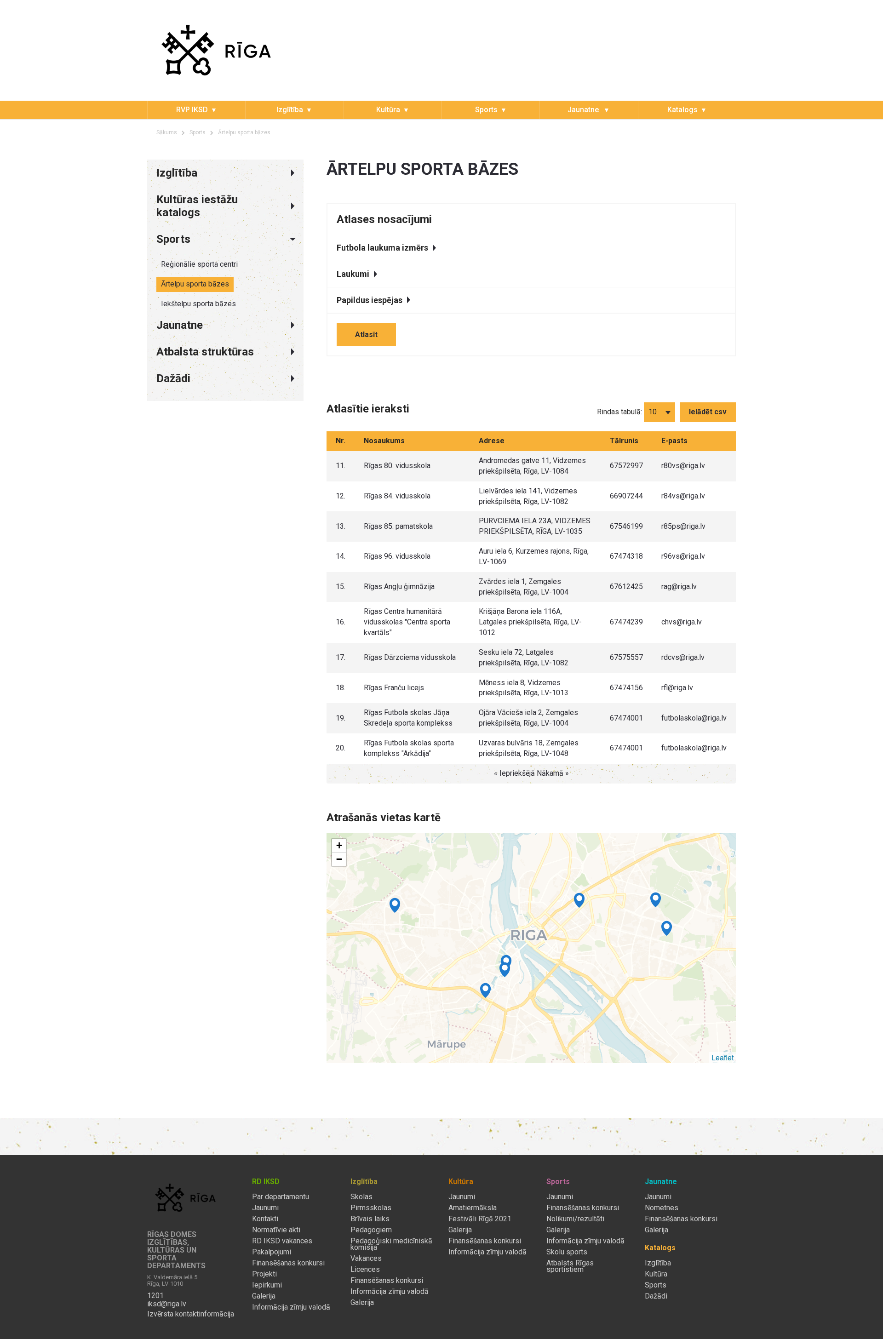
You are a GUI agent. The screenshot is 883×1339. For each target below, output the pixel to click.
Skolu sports (566, 1252)
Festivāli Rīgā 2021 (479, 1219)
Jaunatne (584, 109)
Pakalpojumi (271, 1252)
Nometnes (661, 1208)
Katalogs (682, 109)
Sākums (166, 132)
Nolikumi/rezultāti (575, 1219)
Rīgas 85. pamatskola (398, 526)
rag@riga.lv (679, 586)
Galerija (263, 1296)
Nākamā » (553, 773)
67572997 (626, 465)
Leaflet (722, 1057)
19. (340, 718)
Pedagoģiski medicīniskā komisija (391, 1244)
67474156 (626, 687)
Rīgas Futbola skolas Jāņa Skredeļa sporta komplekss (408, 717)
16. (340, 622)
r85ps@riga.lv (683, 526)
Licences (365, 1269)
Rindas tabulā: (619, 411)
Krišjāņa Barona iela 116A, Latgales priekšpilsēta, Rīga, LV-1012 (530, 622)
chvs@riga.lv (681, 622)
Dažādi (656, 1296)
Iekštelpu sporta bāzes (198, 303)
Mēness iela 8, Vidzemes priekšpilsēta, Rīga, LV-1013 (523, 688)
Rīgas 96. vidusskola (397, 556)
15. (340, 586)
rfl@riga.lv (677, 687)
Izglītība (289, 109)
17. (340, 657)
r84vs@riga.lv (683, 496)
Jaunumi (265, 1208)
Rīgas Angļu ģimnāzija (399, 586)
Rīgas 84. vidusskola (397, 496)
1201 (155, 1296)
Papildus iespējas (369, 300)
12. (340, 496)
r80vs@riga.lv (683, 465)
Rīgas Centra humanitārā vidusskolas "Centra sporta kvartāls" (407, 622)
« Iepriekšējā (515, 773)
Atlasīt (366, 334)
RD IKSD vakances (282, 1241)
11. (340, 465)
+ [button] (339, 845)
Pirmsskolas (370, 1208)
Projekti (264, 1274)
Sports (486, 109)
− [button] (339, 859)
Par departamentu (280, 1197)
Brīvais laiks (370, 1219)
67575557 (626, 657)
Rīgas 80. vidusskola (397, 465)
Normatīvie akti (276, 1230)
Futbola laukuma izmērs (382, 247)
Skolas (361, 1197)
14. (340, 556)
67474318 (626, 556)
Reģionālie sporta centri (199, 264)
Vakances (366, 1258)
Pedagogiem (371, 1230)
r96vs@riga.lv (683, 556)
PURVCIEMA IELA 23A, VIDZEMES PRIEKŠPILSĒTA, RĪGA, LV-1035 (535, 526)
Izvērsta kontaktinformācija (190, 1314)
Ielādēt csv (708, 411)
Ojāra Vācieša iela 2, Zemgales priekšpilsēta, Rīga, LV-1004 (528, 717)
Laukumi (353, 274)
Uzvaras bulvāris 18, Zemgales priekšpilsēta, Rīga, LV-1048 (529, 748)
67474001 (626, 718)
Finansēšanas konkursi (288, 1263)
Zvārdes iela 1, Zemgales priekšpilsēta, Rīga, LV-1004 (523, 586)
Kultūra (388, 109)
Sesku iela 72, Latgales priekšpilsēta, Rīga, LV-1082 (523, 657)
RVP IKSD (192, 109)
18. (340, 687)
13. (340, 526)
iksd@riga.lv (166, 1304)
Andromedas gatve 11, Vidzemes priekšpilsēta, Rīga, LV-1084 (532, 465)
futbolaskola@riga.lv (694, 718)
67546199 (626, 526)
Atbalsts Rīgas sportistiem (570, 1266)
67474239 (626, 622)
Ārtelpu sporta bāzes (195, 284)
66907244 (626, 496)
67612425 (626, 586)
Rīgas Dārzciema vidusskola (410, 657)
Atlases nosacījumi (384, 219)
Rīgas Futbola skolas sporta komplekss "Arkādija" (409, 748)
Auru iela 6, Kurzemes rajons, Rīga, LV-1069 (534, 556)
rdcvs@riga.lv (683, 657)
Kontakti (265, 1219)
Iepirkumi (267, 1285)
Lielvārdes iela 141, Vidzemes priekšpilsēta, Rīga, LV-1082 (528, 496)
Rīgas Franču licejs (394, 687)
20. (340, 748)
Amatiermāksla (472, 1208)
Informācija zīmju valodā (291, 1307)
